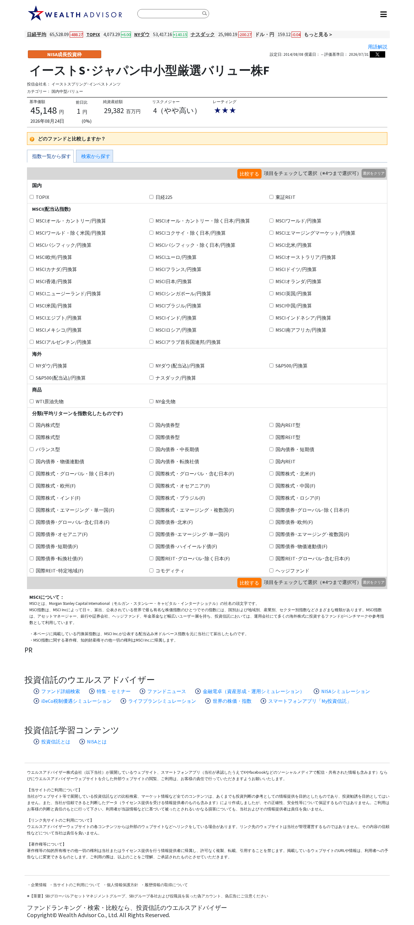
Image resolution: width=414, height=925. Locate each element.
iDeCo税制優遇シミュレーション (76, 701)
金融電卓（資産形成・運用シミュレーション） (254, 691)
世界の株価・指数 (232, 701)
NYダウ (142, 34)
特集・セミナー (114, 691)
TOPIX (93, 34)
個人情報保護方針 (122, 884)
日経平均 (36, 34)
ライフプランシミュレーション (162, 701)
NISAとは (97, 742)
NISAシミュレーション (345, 691)
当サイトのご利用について (76, 884)
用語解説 (377, 47)
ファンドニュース (166, 691)
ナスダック (203, 34)
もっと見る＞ (318, 34)
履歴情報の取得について (166, 884)
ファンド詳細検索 (60, 691)
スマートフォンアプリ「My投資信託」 (310, 701)
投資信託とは (55, 742)
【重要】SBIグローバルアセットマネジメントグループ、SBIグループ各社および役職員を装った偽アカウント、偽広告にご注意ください (148, 896)
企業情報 (39, 884)
